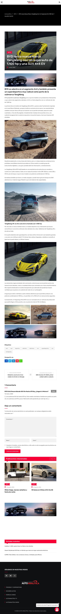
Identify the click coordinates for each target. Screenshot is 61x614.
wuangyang (8, 351)
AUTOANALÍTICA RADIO (12, 602)
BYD (11, 348)
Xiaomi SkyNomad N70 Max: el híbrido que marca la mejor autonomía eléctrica (26, 550)
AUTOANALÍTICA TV (11, 598)
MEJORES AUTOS (11, 591)
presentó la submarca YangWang (16, 97)
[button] (51, 459)
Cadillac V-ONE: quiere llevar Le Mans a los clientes (19, 546)
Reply (53, 391)
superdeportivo (45, 348)
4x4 (7, 348)
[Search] (59, 2)
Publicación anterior (15, 372)
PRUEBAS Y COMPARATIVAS (14, 587)
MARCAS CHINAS (11, 594)
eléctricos (32, 348)
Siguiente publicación (46, 372)
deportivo (17, 348)
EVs (38, 348)
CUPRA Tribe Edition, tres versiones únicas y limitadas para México (23, 554)
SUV (52, 348)
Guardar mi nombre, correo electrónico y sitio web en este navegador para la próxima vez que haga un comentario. (31, 446)
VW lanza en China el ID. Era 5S (15, 490)
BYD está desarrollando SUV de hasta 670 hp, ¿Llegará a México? (26, 391)
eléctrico (25, 348)
